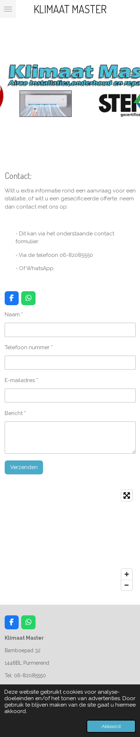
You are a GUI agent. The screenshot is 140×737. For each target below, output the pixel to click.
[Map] (70, 540)
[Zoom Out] (126, 585)
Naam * (14, 314)
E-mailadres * (21, 380)
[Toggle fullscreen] (126, 495)
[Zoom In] (126, 574)
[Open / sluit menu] (8, 9)
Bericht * (15, 413)
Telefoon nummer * (29, 347)
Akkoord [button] (111, 726)
